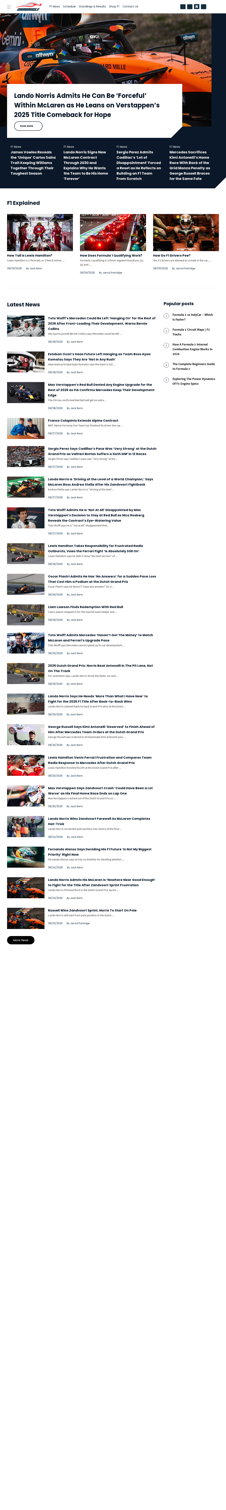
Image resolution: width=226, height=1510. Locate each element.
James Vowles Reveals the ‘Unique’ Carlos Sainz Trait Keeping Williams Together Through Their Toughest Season (33, 163)
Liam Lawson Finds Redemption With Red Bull (85, 607)
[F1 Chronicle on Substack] (196, 6)
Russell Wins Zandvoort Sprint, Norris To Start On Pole (92, 910)
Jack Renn (36, 268)
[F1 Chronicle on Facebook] (190, 6)
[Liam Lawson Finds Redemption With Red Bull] (25, 614)
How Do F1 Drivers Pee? (172, 255)
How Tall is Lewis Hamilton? (29, 255)
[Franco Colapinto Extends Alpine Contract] (25, 428)
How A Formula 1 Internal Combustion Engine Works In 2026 (192, 349)
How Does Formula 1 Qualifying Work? (111, 255)
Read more (27, 126)
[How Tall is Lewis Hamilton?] (40, 217)
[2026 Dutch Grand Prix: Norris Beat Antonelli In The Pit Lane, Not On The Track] (25, 673)
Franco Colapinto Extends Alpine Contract (83, 420)
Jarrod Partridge (112, 272)
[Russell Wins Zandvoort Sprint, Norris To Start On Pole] (25, 918)
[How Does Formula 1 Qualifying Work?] (113, 217)
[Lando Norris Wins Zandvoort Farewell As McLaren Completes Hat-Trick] (25, 826)
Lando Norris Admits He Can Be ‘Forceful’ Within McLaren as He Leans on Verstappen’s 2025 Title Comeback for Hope (87, 105)
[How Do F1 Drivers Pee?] (186, 217)
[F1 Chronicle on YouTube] (204, 6)
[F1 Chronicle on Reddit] (184, 6)
